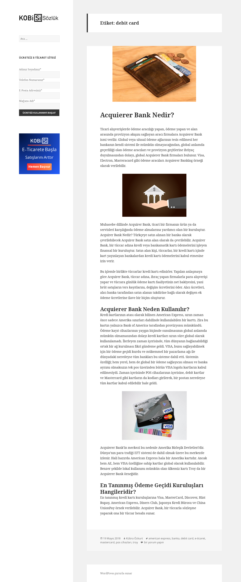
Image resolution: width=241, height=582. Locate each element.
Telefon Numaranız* (31, 80)
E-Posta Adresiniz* (30, 90)
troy (135, 542)
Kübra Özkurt (134, 538)
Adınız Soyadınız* (30, 69)
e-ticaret (200, 538)
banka (176, 538)
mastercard (107, 542)
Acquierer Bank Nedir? (137, 114)
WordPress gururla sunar (116, 573)
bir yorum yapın (153, 542)
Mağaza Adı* (27, 101)
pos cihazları (123, 542)
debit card (187, 538)
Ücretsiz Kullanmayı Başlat (39, 112)
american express (160, 538)
